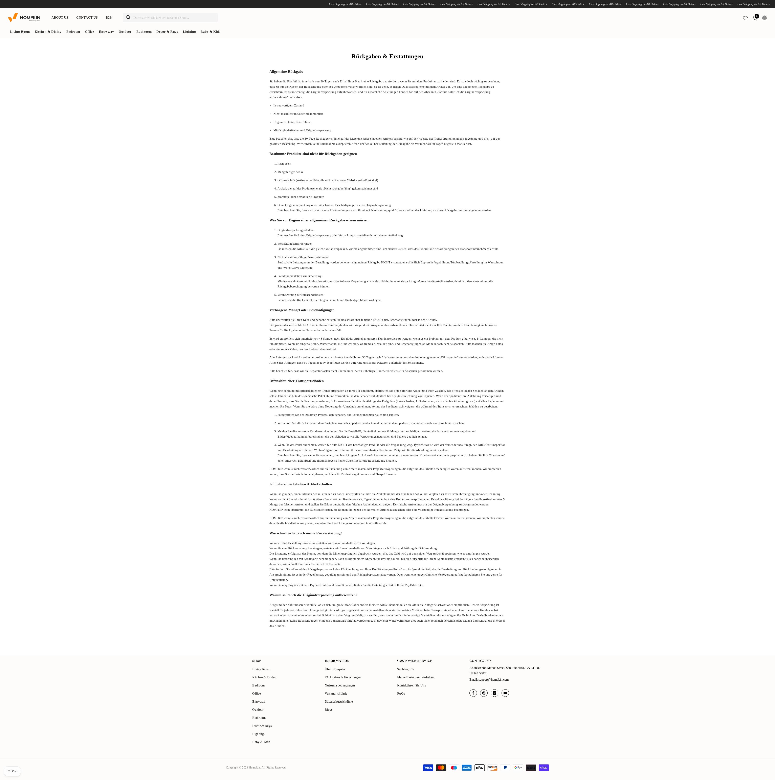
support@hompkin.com (494, 679)
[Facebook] (473, 693)
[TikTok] (494, 693)
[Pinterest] (484, 693)
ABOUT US (59, 17)
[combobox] (174, 17)
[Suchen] (170, 17)
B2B (109, 17)
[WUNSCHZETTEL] (745, 18)
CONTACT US (87, 17)
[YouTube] (505, 693)
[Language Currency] (764, 17)
